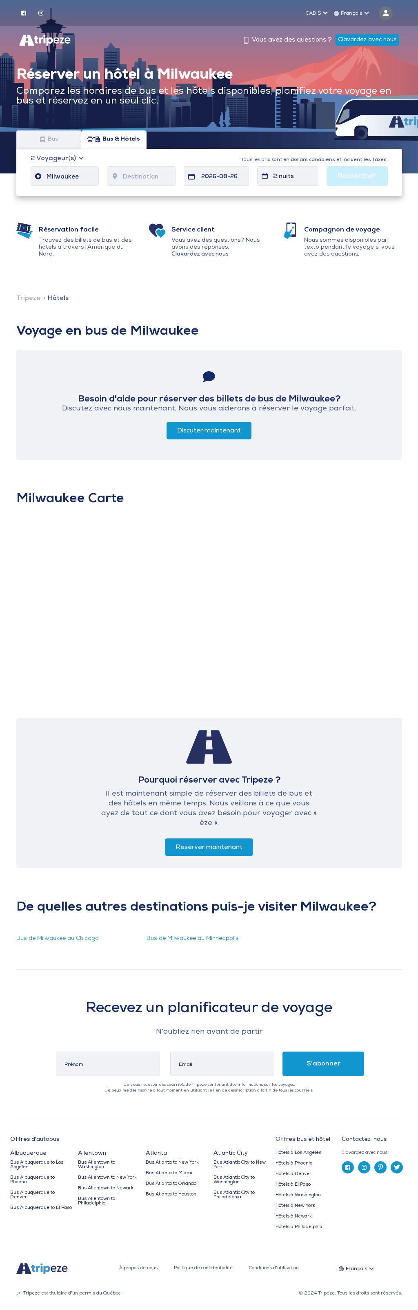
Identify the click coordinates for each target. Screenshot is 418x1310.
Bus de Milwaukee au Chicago (57, 938)
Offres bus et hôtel (303, 1139)
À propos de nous (138, 1268)
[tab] (375, 1153)
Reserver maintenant (209, 847)
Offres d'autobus (34, 1139)
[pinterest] (380, 1167)
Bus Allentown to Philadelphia (96, 1201)
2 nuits (283, 177)
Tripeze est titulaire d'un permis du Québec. (72, 1293)
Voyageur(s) (54, 158)
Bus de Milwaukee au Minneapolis (193, 938)
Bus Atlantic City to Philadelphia (234, 1195)
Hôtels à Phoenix (294, 1163)
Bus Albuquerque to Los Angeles (36, 1164)
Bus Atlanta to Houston (171, 1194)
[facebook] (23, 12)
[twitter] (397, 1167)
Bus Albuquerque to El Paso (41, 1208)
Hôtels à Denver (293, 1174)
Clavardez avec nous (367, 40)
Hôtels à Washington (298, 1195)
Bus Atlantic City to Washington (234, 1179)
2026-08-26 (219, 177)
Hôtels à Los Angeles (298, 1153)
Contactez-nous (364, 1139)
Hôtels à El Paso (293, 1184)
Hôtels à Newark (294, 1216)
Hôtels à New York (295, 1206)
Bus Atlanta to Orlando (171, 1184)
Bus (52, 140)
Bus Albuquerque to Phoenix (32, 1179)
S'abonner (323, 1064)
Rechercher (357, 176)
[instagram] (40, 12)
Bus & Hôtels (121, 140)
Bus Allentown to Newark (105, 1188)
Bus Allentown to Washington (96, 1164)
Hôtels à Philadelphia (299, 1227)
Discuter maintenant (209, 431)
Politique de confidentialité (203, 1268)
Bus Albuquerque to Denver (32, 1195)
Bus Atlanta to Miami (169, 1173)
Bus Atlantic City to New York (239, 1164)
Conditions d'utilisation (274, 1268)
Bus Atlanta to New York (172, 1162)
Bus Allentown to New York (107, 1177)
